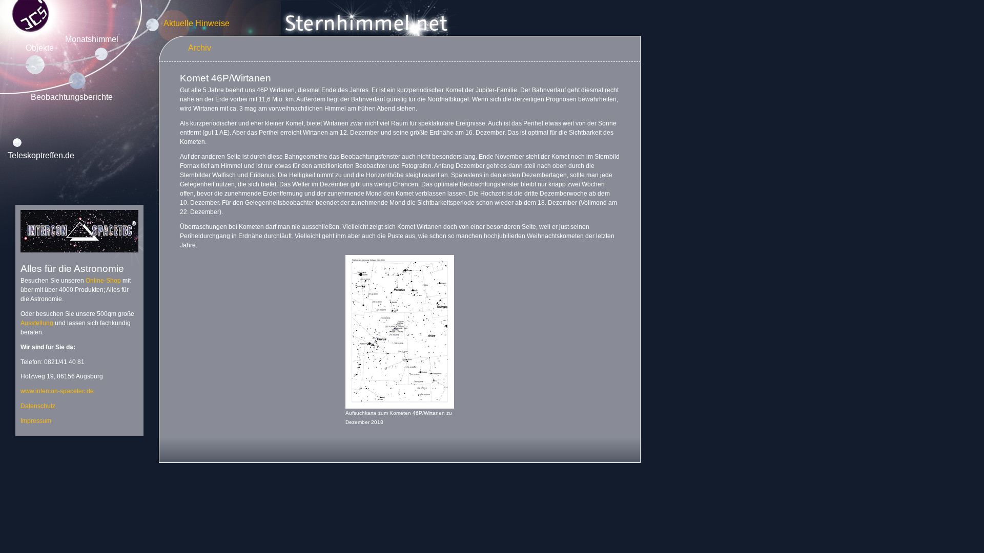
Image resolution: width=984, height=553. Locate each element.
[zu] (79, 255)
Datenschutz (37, 406)
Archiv (199, 48)
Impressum (35, 420)
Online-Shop (103, 280)
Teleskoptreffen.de (41, 155)
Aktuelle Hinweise (196, 23)
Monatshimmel (91, 39)
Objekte (40, 48)
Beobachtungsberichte (72, 97)
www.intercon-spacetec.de (57, 391)
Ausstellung (36, 323)
